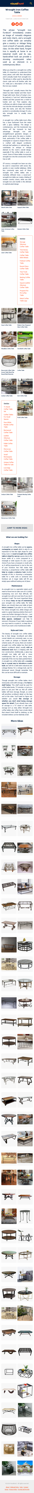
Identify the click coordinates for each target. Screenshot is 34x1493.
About (7, 1487)
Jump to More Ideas (17, 528)
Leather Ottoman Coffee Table (8, 438)
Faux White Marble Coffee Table (8, 425)
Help (21, 1487)
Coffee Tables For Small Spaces (8, 417)
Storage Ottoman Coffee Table (24, 244)
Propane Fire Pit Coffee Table (24, 293)
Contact (26, 1487)
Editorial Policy (14, 1487)
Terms (6, 1489)
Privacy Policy (13, 1489)
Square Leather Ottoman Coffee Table (25, 285)
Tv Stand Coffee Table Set (8, 409)
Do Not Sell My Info (23, 1489)
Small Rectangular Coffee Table (8, 457)
